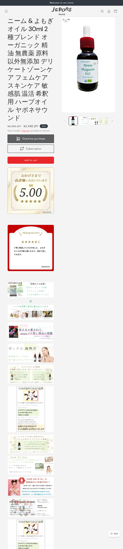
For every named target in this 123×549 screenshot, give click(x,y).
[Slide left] (65, 121)
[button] (6, 11)
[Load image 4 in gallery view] (103, 120)
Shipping (25, 130)
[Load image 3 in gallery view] (93, 120)
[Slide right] (112, 121)
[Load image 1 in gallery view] (73, 120)
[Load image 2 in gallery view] (83, 120)
